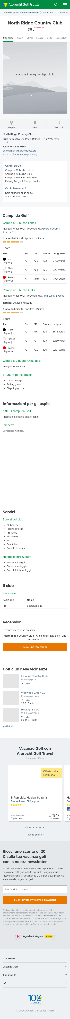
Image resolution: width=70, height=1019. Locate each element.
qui (27, 921)
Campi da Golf (13, 166)
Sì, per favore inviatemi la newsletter (35, 900)
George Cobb (50, 228)
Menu (64, 4)
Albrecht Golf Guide (24, 4)
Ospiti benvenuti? (15, 188)
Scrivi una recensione (35, 647)
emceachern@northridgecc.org (20, 150)
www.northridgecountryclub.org (20, 154)
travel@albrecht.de (52, 915)
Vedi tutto (7, 726)
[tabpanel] (35, 794)
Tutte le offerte (34, 834)
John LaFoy (9, 232)
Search (56, 4)
